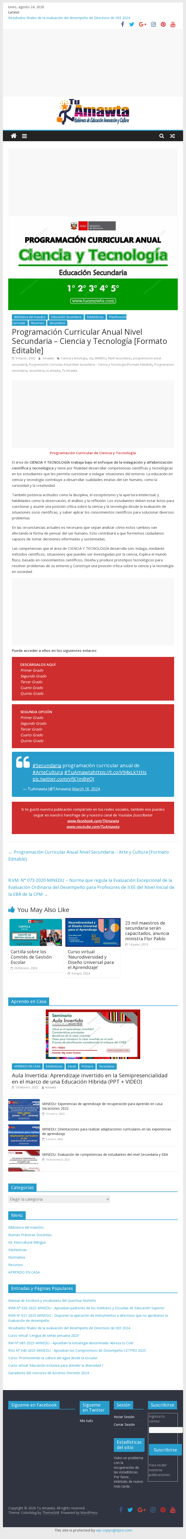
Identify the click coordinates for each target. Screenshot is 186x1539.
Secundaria (57, 323)
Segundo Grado (33, 676)
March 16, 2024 (86, 789)
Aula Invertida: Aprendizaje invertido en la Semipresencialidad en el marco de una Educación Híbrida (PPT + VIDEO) (90, 1078)
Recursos (37, 323)
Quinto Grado (31, 693)
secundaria (36, 371)
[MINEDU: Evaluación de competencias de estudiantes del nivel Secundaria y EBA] (24, 1152)
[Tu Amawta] (13, 136)
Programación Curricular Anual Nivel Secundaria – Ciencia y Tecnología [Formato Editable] (90, 364)
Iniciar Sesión (124, 1416)
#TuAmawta (78, 772)
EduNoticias (95, 317)
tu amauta (53, 371)
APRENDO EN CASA (27, 1066)
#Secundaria (46, 765)
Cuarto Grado (31, 687)
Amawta (48, 358)
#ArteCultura (47, 772)
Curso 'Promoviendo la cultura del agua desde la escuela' (53, 1358)
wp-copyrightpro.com (114, 1530)
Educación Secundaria (66, 317)
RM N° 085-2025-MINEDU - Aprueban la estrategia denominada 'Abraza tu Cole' (71, 1343)
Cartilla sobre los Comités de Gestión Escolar (31, 957)
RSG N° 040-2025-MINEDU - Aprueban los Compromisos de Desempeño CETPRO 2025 (77, 1350)
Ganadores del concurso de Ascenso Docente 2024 (48, 1373)
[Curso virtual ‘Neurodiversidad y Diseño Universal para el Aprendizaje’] (93, 921)
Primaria (87, 1066)
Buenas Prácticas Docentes (30, 1235)
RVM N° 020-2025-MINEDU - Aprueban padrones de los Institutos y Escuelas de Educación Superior (86, 1308)
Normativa (16, 1257)
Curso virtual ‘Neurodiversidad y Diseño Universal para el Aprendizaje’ (91, 959)
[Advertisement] (93, 63)
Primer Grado (31, 670)
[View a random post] (172, 136)
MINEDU (100, 358)
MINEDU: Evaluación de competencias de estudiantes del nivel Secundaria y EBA (105, 1154)
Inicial (72, 1066)
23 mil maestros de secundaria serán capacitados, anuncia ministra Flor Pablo (147, 930)
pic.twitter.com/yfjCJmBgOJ (63, 779)
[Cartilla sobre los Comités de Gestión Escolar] (35, 921)
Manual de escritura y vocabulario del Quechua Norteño (52, 1300)
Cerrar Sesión (124, 1424)
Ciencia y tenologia (74, 358)
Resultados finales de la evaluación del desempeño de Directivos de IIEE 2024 (69, 17)
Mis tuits (86, 1420)
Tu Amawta (69, 371)
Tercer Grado (31, 681)
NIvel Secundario (119, 358)
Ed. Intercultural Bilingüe (27, 1242)
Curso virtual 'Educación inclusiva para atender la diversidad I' (56, 1365)
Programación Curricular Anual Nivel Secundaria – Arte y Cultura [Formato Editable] (88, 855)
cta (91, 358)
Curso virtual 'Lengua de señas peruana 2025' (43, 1335)
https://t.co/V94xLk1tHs (120, 772)
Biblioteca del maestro (30, 317)
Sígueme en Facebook (34, 1405)
